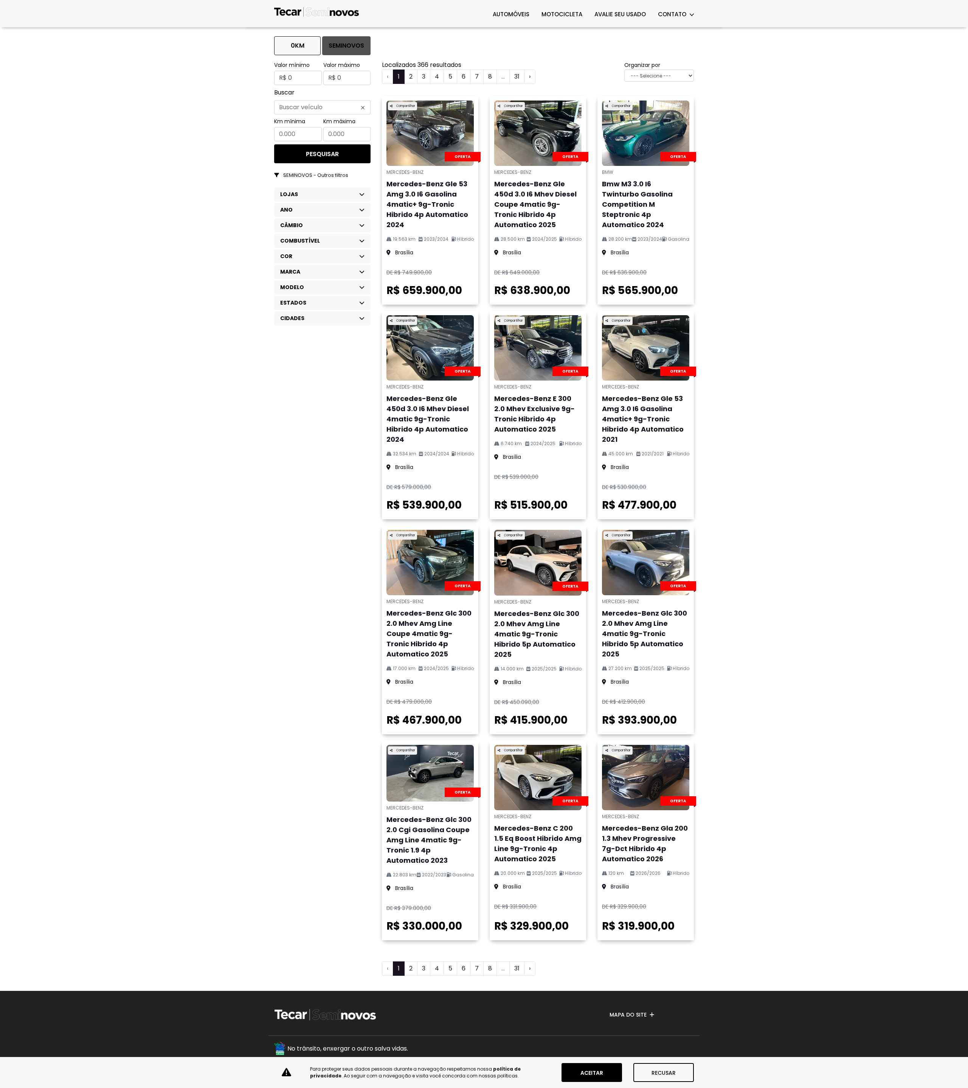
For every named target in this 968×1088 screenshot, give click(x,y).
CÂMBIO (291, 225)
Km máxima (339, 121)
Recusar (664, 1073)
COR (286, 256)
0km (297, 45)
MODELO (292, 287)
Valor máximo (341, 65)
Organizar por (642, 65)
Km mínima (289, 121)
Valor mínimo (292, 65)
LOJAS (289, 194)
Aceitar (591, 1073)
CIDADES (292, 318)
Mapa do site (628, 1014)
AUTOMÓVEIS (511, 14)
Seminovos (346, 45)
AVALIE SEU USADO (620, 14)
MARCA (290, 271)
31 (517, 76)
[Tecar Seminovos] (316, 13)
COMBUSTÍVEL (300, 241)
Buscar (284, 92)
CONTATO (673, 14)
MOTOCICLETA (561, 14)
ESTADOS (293, 302)
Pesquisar (322, 154)
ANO (286, 210)
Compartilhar (405, 106)
